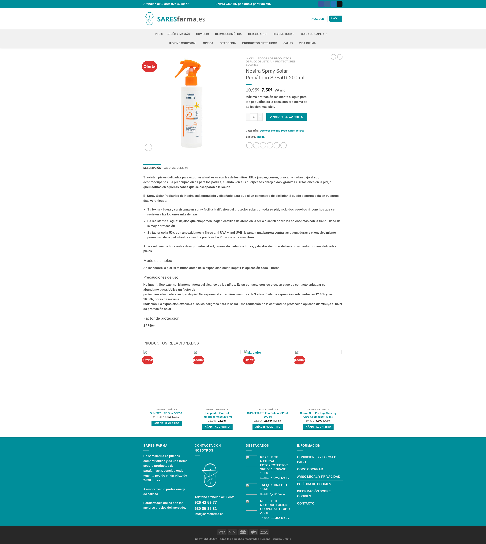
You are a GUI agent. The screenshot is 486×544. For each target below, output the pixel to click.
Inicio (159, 33)
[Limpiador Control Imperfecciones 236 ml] (217, 378)
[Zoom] (148, 147)
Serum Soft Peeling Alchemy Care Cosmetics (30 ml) (318, 415)
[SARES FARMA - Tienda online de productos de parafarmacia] (174, 18)
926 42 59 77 (206, 502)
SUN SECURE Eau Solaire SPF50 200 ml (268, 415)
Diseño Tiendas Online (276, 538)
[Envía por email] (263, 145)
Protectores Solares (292, 130)
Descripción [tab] (152, 167)
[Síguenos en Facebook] (321, 4)
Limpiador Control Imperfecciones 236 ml (217, 415)
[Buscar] (302, 19)
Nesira (260, 136)
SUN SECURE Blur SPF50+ (167, 413)
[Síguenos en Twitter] (333, 4)
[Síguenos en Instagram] (327, 4)
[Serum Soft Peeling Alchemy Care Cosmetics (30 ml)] (318, 378)
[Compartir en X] (256, 145)
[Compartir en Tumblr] (283, 145)
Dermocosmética (258, 61)
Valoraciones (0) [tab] (176, 167)
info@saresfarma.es (209, 514)
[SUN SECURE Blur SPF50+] (166, 378)
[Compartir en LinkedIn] (277, 145)
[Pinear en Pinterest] (270, 145)
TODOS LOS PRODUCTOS (274, 58)
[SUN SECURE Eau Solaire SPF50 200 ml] (267, 378)
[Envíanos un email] (339, 4)
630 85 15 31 (206, 508)
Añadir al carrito (286, 116)
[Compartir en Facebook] (249, 145)
